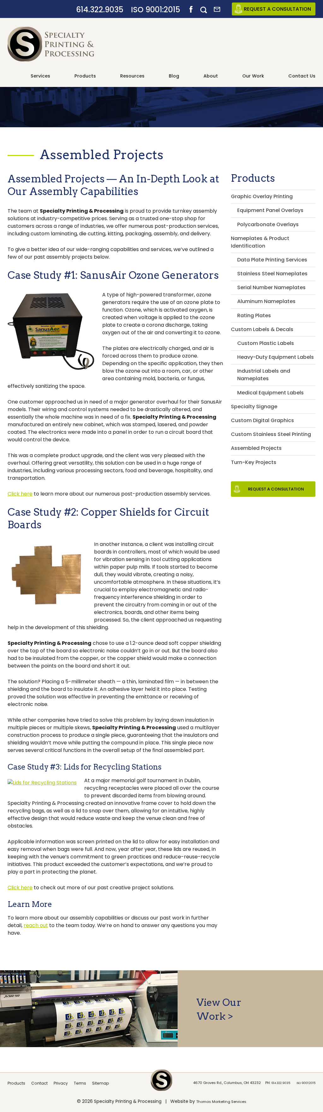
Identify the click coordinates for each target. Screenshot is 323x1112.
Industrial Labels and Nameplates (263, 374)
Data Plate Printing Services (272, 259)
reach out (36, 925)
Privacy (61, 1083)
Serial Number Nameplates (271, 287)
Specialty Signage (254, 406)
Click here (20, 493)
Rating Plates (254, 315)
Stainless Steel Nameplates (272, 273)
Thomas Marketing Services (221, 1101)
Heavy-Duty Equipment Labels (275, 357)
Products (16, 1083)
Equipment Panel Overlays (270, 210)
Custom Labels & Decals (262, 329)
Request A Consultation (277, 9)
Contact (39, 1083)
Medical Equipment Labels (270, 392)
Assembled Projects (256, 448)
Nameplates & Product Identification (260, 242)
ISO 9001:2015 (155, 9)
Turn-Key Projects (253, 462)
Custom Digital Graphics (262, 420)
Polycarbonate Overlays (268, 224)
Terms (80, 1083)
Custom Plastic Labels (265, 343)
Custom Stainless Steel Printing (271, 434)
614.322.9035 (99, 9)
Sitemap (100, 1083)
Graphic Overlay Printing (262, 196)
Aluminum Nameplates (266, 301)
